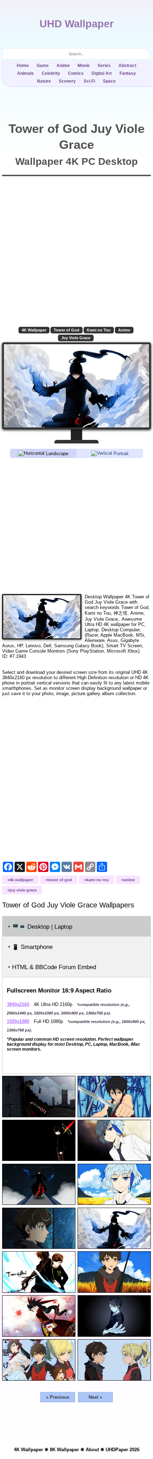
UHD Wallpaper (76, 23)
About (92, 1449)
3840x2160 (18, 1004)
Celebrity (51, 73)
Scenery (67, 81)
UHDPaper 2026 (122, 1449)
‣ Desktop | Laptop (40, 926)
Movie (84, 65)
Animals (25, 73)
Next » (95, 1397)
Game (43, 65)
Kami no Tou (99, 330)
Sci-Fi (89, 81)
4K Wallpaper (34, 330)
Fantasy (128, 73)
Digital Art (101, 73)
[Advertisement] (76, 525)
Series (104, 65)
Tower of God (66, 330)
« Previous (57, 1397)
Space (109, 81)
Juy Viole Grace (75, 338)
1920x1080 (18, 1021)
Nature (44, 81)
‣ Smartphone (30, 947)
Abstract (127, 65)
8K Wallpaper (64, 1449)
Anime (63, 65)
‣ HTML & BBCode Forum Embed (52, 967)
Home (23, 65)
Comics (76, 73)
